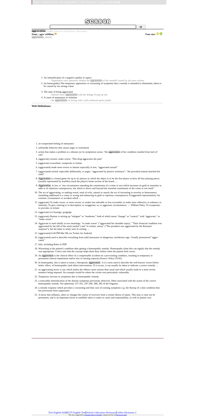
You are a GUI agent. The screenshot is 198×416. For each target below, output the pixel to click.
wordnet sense (57, 31)
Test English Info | (68, 2)
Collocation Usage (69, 31)
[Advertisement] (97, 57)
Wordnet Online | (49, 2)
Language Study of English (93, 415)
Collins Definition (81, 31)
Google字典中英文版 (109, 2)
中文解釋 (49, 31)
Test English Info (57, 412)
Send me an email (121, 415)
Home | (36, 2)
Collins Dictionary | (88, 2)
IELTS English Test (75, 412)
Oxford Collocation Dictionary (101, 412)
